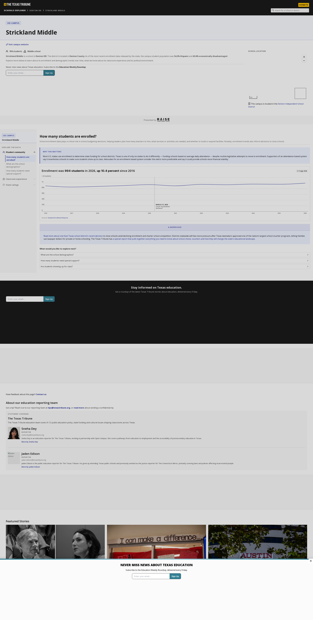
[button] (156, 310)
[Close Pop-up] (311, 561)
